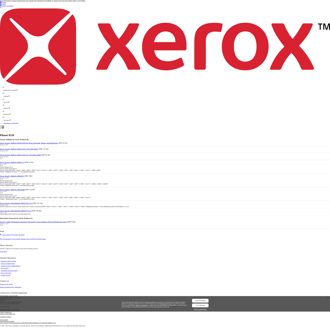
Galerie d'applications (6, 312)
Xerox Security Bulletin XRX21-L (12, 162)
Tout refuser (200, 305)
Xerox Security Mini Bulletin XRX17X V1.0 (15, 211)
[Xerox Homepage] (165, 84)
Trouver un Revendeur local (7, 314)
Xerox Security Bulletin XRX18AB (12, 190)
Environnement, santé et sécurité (9, 295)
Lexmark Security (5, 275)
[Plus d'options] (165, 7)
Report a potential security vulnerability (10, 287)
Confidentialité (24, 323)
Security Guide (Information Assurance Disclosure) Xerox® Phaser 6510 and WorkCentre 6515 (33, 222)
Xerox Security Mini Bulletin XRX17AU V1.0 (16, 203)
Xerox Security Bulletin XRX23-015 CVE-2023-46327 (19, 149)
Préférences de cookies (39, 323)
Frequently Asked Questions (8, 261)
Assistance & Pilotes (5, 317)
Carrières (10, 323)
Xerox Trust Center (6, 273)
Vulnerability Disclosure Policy (9, 270)
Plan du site (53, 323)
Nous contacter (4, 323)
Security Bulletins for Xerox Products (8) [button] (14, 139)
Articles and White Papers (8, 263)
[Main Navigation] (165, 128)
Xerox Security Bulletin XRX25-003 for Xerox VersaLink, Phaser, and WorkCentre (29, 143)
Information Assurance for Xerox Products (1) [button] (16, 218)
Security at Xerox (5, 131)
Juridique (30, 323)
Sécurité (47, 323)
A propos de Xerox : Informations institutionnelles (13, 293)
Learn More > (4, 251)
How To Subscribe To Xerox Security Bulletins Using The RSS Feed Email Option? (23, 239)
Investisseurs (16, 323)
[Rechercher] (165, 126)
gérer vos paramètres (141, 305)
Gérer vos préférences (200, 309)
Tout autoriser (200, 300)
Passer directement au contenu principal (10, 0)
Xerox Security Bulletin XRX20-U (12, 176)
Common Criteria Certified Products (10, 266)
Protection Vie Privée (166, 303)
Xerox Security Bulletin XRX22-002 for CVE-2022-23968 (20, 155)
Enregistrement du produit (7, 321)
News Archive (5, 268)
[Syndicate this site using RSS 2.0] (0, 235)
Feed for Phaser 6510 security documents (13, 235)
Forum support (4, 320)
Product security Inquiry (6, 284)
